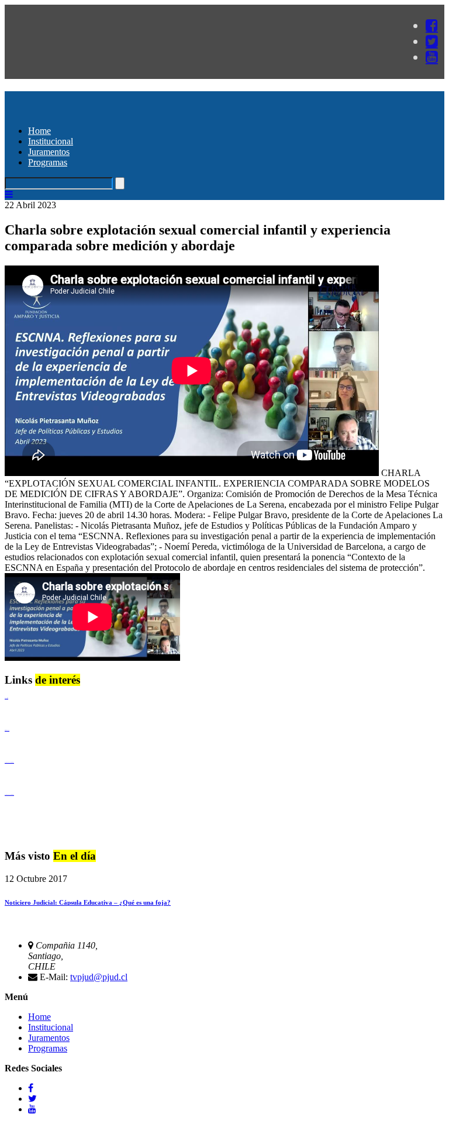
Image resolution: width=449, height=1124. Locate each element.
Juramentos (49, 152)
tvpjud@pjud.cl (98, 977)
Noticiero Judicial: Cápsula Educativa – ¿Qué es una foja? (88, 902)
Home (39, 131)
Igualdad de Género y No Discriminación (9, 762)
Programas (47, 162)
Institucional (50, 141)
